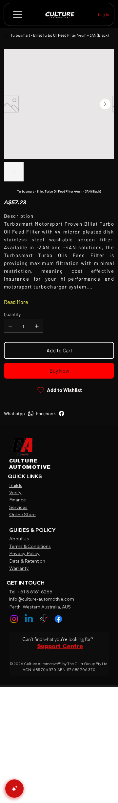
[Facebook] (58, 619)
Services (18, 507)
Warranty (19, 568)
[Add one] (36, 326)
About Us (19, 539)
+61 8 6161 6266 (34, 592)
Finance (17, 500)
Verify (15, 492)
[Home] (6, 35)
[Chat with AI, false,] (14, 788)
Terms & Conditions (30, 546)
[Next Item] (105, 104)
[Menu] (18, 14)
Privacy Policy (24, 553)
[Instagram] (14, 619)
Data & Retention (27, 561)
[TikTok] (44, 619)
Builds (15, 485)
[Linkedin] (29, 619)
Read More (16, 302)
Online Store (22, 514)
